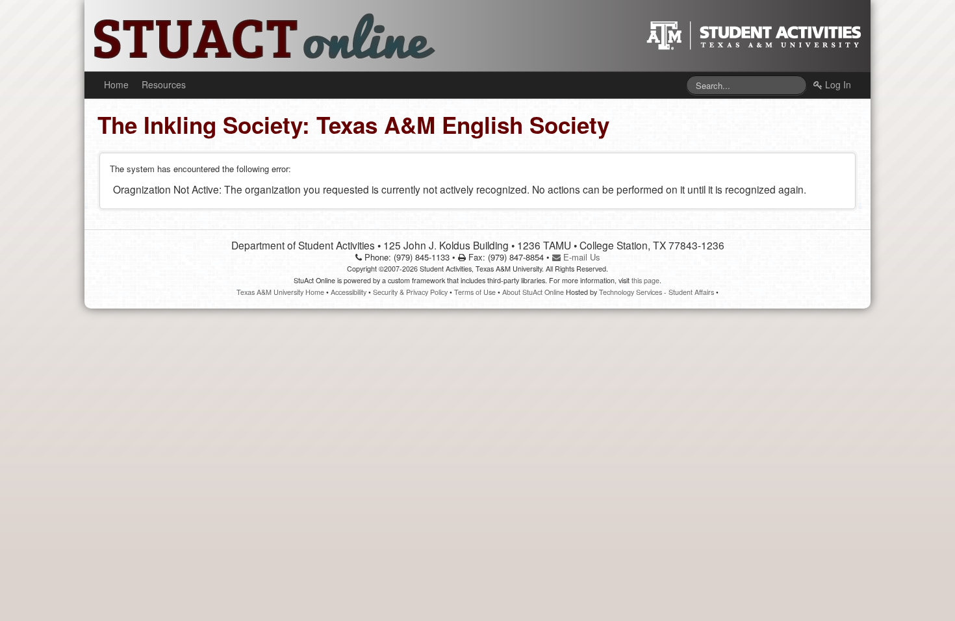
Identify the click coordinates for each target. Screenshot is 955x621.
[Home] (256, 34)
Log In (836, 84)
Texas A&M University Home (280, 292)
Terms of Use (475, 292)
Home (116, 84)
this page (645, 280)
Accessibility (348, 292)
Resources (164, 84)
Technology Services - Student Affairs (656, 292)
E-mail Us (580, 257)
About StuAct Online (533, 292)
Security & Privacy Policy (410, 292)
